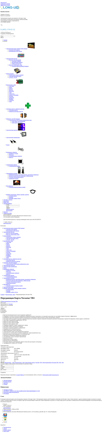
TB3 (41, 362)
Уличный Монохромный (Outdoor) (20, 66)
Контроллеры (8, 362)
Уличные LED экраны (11, 229)
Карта (33, 362)
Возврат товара (7, 430)
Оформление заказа (5, 5)
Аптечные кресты (10, 260)
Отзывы (5, 384)
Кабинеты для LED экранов (10, 262)
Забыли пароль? (10, 209)
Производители (7, 427)
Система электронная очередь (13, 282)
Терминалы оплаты (11, 283)
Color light (8, 242)
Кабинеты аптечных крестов (13, 261)
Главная (2, 294)
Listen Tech (8, 250)
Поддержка (6, 393)
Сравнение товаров (5, 3)
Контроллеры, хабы (8, 241)
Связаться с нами (7, 213)
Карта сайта (6, 431)
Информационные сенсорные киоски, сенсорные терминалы (21, 279)
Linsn (7, 248)
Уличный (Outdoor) (16, 61)
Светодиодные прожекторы (10, 266)
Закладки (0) (4, 2)
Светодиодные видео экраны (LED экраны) (14, 228)
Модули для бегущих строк (12, 234)
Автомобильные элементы (12, 273)
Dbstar (7, 243)
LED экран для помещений (18, 121)
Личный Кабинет (7, 203)
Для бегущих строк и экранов (13, 237)
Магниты (8, 271)
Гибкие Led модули (16, 63)
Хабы (7, 257)
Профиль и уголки (10, 270)
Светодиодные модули (8, 232)
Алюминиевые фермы (8, 275)
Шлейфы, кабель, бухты (12, 292)
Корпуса (8, 274)
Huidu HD (8, 247)
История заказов (7, 381)
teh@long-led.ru (7, 407)
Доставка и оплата (7, 199)
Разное (5, 267)
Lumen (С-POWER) (11, 251)
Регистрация (9, 210)
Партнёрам (6, 201)
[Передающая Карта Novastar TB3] (9, 301)
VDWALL (8, 256)
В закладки (3, 310)
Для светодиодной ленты (12, 238)
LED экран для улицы (17, 122)
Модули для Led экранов (12, 233)
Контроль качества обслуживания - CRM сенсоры (18, 280)
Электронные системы (8, 278)
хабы (13, 362)
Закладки (5, 383)
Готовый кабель (10, 289)
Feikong (8, 244)
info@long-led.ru (7, 223)
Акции (5, 428)
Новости (5, 211)
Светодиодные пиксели (9, 265)
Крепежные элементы (8, 269)
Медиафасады (6, 284)
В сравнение (4, 311)
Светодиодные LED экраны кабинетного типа (17, 264)
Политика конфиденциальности (11, 392)
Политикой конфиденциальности (51, 374)
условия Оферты (20, 374)
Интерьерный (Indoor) (17, 62)
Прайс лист (6, 202)
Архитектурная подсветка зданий (14, 285)
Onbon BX (8, 253)
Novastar (8, 252)
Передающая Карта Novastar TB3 (50, 362)
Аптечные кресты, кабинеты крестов (12, 258)
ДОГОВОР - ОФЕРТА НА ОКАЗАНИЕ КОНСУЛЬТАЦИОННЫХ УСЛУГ (21, 391)
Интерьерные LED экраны (12, 230)
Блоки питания (7, 235)
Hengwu (8, 246)
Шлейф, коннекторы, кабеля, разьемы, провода (14, 288)
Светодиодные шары (8, 287)
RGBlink (8, 255)
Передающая (28, 362)
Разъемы (8, 290)
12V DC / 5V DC (10, 239)
